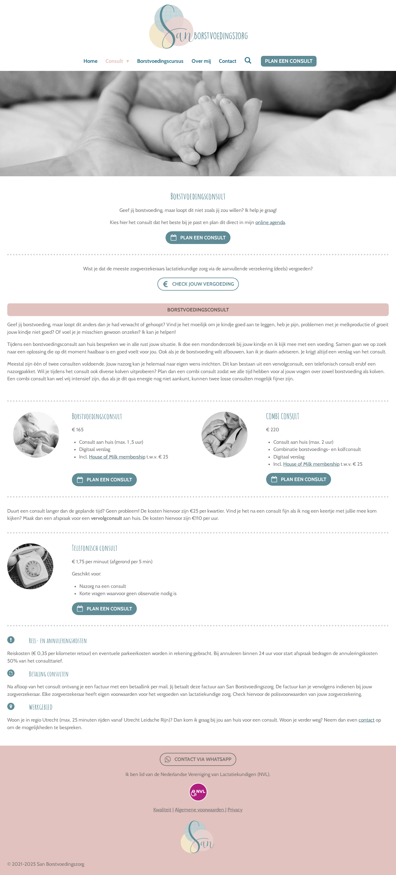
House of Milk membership (117, 457)
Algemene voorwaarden (200, 809)
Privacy (235, 809)
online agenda (270, 222)
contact (367, 720)
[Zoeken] (248, 60)
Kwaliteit (162, 809)
